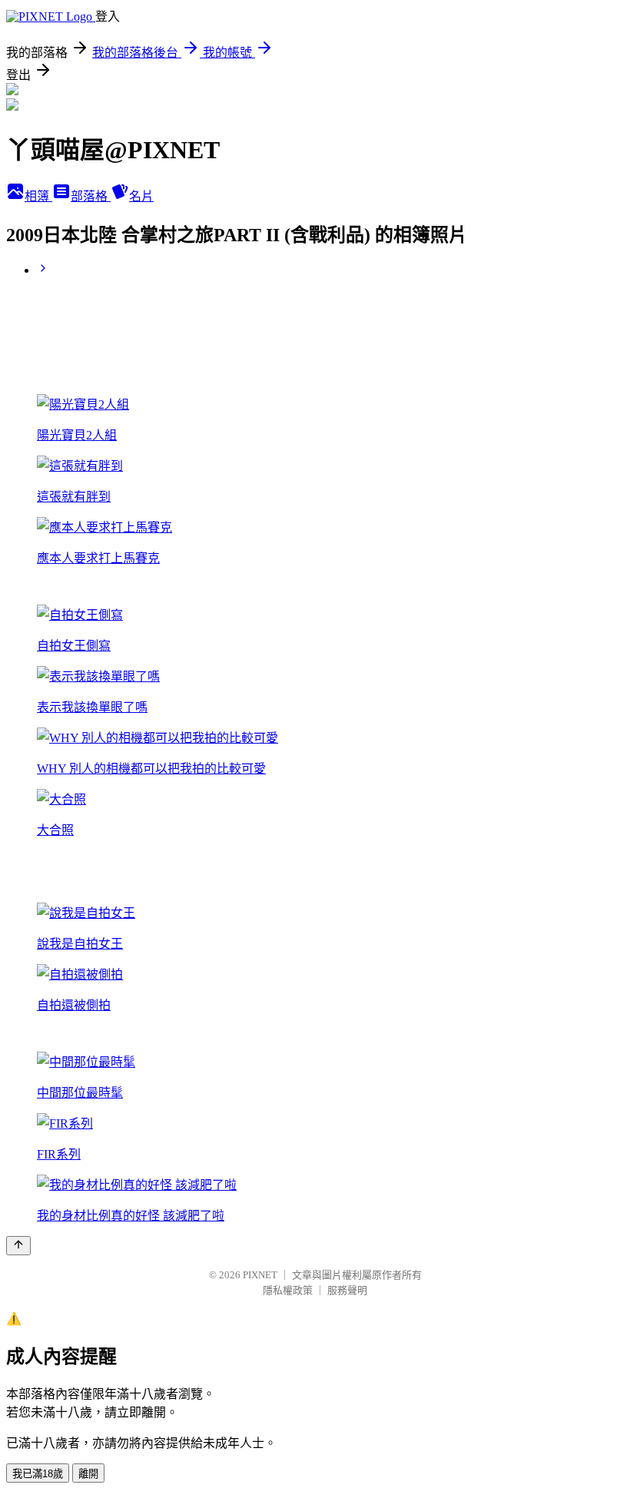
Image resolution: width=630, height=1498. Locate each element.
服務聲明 (347, 1290)
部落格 (91, 196)
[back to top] (18, 1245)
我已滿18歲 (37, 1474)
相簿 (38, 196)
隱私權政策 (288, 1290)
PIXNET (260, 1275)
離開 (88, 1474)
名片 (141, 196)
